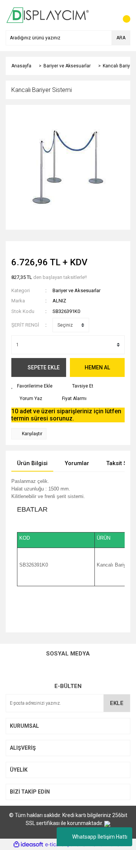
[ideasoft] (28, 844)
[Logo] (48, 14)
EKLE (117, 703)
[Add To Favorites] (32, 386)
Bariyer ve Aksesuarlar (76, 290)
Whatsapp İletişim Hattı (99, 837)
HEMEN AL (97, 367)
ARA (120, 37)
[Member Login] (107, 15)
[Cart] (122, 15)
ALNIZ (59, 301)
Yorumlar (77, 463)
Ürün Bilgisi (32, 463)
